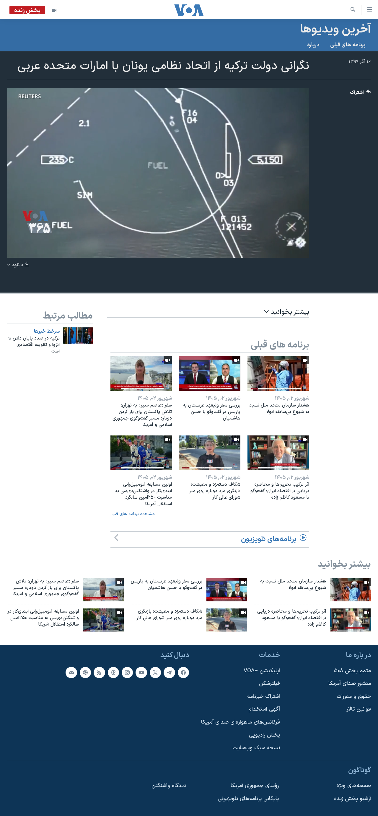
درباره (313, 45)
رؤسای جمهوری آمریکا (255, 786)
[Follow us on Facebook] (183, 672)
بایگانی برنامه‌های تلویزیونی (248, 799)
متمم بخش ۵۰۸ (352, 671)
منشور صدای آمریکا (349, 684)
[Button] (360, 94)
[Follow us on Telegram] (169, 672)
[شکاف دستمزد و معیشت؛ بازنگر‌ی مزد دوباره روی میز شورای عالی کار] (209, 452)
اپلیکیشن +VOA (262, 671)
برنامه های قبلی (348, 45)
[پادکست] (85, 672)
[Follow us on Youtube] (141, 672)
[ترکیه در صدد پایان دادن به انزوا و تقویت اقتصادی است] (78, 335)
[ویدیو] (54, 10)
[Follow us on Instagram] (127, 672)
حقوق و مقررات (354, 697)
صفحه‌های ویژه (353, 786)
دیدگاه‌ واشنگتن (168, 786)
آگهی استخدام (264, 710)
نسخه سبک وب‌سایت (256, 748)
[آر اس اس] (99, 672)
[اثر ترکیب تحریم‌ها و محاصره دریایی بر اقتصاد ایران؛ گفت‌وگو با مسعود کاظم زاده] (278, 452)
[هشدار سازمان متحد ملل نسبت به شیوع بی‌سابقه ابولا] (278, 373)
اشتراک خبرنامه (263, 697)
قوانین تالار (358, 710)
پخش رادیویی (264, 735)
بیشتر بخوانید (289, 312)
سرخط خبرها (47, 331)
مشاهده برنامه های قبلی (132, 514)
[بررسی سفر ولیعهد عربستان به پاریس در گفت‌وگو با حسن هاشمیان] (209, 373)
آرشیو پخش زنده (352, 799)
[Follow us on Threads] (113, 672)
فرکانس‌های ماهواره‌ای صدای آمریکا (240, 722)
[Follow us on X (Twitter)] (155, 672)
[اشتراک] (71, 672)
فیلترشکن (269, 684)
